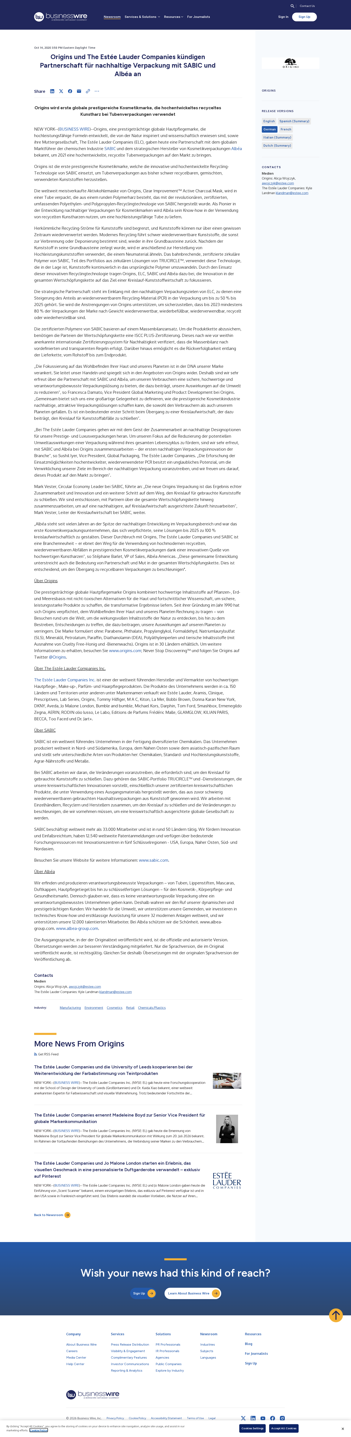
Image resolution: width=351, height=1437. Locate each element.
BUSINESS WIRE (74, 129)
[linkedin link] (253, 1418)
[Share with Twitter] (61, 91)
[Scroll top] (336, 1315)
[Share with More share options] (97, 91)
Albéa (236, 148)
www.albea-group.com (77, 928)
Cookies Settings (252, 1428)
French (286, 129)
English (269, 121)
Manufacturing (70, 1008)
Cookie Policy (39, 1430)
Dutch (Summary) (277, 145)
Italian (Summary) (277, 137)
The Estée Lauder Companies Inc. (64, 679)
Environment (93, 1008)
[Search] (292, 6)
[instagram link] (282, 1418)
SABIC (110, 148)
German (269, 129)
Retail (130, 1008)
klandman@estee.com (115, 992)
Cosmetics (114, 1008)
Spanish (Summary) (294, 121)
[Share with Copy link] (88, 91)
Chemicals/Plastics (152, 1008)
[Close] (343, 1429)
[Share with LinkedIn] (52, 91)
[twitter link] (243, 1418)
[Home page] (60, 17)
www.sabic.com (153, 860)
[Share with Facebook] (70, 91)
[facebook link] (272, 1418)
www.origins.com (125, 650)
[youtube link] (262, 1418)
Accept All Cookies (283, 1428)
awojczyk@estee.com (85, 987)
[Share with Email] (79, 91)
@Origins (57, 657)
